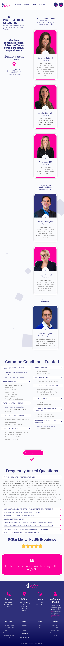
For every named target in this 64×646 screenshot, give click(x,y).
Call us (8, 599)
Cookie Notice (55, 630)
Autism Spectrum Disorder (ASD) (14, 407)
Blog (40, 628)
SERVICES (27, 5)
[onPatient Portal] (55, 594)
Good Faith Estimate (55, 633)
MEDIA (34, 5)
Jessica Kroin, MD (9, 635)
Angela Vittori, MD (9, 628)
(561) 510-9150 (8, 603)
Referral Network (24, 637)
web (51, 612)
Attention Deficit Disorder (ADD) (14, 377)
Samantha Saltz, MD (8, 625)
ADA (55, 635)
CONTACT (42, 5)
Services (24, 625)
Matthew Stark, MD (8, 633)
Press (39, 625)
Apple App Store (55, 616)
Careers (24, 628)
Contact (24, 630)
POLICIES (55, 621)
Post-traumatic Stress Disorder (46, 426)
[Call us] (9, 594)
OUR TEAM (18, 5)
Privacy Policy (55, 628)
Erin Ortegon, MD (8, 630)
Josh (8, 638)
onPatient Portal (55, 600)
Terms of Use (55, 625)
